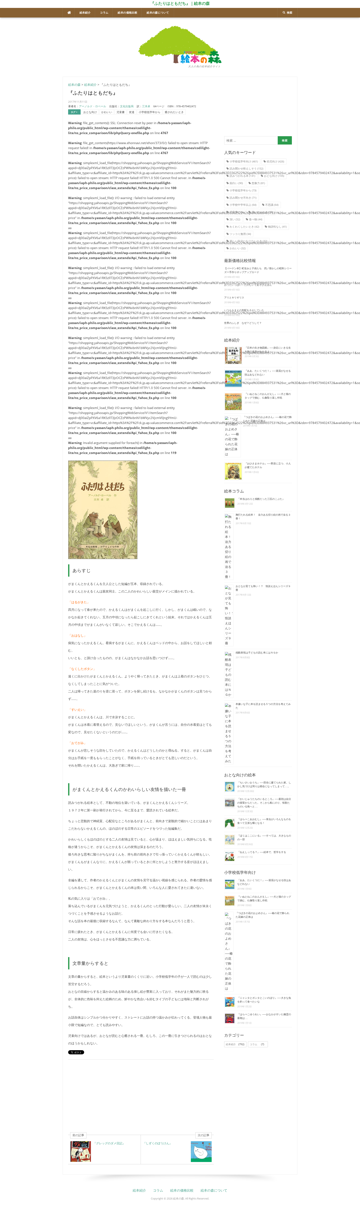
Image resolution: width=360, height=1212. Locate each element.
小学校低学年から (149, 112)
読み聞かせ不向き (243, 198)
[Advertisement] (141, 1096)
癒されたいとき (174, 112)
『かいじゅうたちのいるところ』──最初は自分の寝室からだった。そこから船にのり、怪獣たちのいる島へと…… (264, 803)
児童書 (120, 112)
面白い (236, 183)
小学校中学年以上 (243, 205)
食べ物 (255, 219)
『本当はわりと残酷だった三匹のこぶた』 (261, 499)
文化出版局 (127, 106)
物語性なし (277, 226)
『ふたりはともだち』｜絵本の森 (180, 3)
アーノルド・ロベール (92, 106)
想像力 (258, 183)
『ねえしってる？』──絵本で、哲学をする (261, 852)
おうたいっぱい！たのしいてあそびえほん (248, 284)
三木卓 (146, 106)
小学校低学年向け (244, 161)
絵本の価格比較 (127, 12)
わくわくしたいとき (244, 226)
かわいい (106, 112)
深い (235, 219)
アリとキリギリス (234, 297)
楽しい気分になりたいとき (248, 241)
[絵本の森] (180, 44)
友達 (131, 112)
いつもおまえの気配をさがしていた (244, 310)
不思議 (272, 205)
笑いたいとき (262, 212)
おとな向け (90, 112)
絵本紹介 (85, 12)
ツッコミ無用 (240, 234)
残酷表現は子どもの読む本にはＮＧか (257, 652)
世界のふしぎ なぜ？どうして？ (243, 323)
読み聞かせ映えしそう (246, 168)
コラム (104, 12)
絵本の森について (158, 12)
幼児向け (275, 161)
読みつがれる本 (242, 176)
